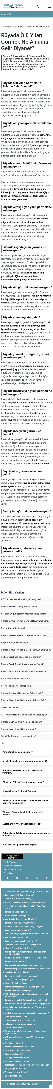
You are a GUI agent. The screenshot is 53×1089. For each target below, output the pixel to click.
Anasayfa (6, 14)
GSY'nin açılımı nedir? (14, 1028)
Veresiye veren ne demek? (16, 1072)
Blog (15, 26)
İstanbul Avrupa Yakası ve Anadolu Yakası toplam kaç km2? (26, 1008)
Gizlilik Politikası (10, 862)
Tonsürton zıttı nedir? (14, 1043)
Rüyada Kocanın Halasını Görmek (19, 1047)
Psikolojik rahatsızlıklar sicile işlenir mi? (21, 657)
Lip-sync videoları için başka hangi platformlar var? (27, 891)
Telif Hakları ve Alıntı (12, 869)
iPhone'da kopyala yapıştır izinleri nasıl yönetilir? (26, 934)
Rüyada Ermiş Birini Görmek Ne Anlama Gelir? (23, 671)
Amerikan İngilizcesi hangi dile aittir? (20, 919)
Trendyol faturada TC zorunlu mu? (20, 1020)
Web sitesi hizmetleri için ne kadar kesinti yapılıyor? (27, 1004)
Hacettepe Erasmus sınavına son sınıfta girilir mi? (26, 1065)
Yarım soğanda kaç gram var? (17, 1061)
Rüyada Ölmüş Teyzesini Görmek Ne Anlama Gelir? (26, 650)
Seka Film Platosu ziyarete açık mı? (18, 736)
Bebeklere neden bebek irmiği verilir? (20, 941)
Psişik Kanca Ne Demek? (13, 628)
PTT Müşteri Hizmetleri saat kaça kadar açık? (24, 714)
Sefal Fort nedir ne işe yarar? (15, 678)
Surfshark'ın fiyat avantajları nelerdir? (21, 976)
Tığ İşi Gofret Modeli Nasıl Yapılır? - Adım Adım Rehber (25, 907)
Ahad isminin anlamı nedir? (16, 1017)
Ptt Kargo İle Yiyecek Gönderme (16, 686)
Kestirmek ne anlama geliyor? (17, 930)
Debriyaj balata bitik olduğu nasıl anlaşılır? (23, 965)
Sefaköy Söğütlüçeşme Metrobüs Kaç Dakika (23, 613)
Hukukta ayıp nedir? (13, 1076)
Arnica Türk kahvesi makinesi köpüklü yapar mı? (25, 902)
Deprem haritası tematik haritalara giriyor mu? (25, 987)
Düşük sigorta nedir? (13, 1054)
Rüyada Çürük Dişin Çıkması (16, 983)
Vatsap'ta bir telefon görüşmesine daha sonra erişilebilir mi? (25, 1032)
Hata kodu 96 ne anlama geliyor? (18, 990)
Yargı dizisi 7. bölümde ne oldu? (18, 1050)
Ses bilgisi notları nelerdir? (16, 961)
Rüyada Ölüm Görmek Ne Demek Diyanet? (21, 722)
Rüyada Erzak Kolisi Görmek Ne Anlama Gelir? (23, 700)
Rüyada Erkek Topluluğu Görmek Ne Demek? (22, 664)
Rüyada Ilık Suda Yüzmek (15, 912)
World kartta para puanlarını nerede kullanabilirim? (27, 969)
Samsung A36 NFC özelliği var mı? (19, 895)
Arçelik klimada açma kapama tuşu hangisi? (23, 926)
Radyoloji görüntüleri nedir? (16, 1068)
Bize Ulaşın (8, 873)
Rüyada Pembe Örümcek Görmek (19, 948)
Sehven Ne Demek (9, 707)
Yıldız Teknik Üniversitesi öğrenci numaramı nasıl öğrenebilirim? (26, 995)
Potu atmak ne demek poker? (17, 915)
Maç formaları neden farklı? (16, 937)
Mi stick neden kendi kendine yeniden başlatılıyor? (26, 1013)
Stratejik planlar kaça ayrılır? (17, 1058)
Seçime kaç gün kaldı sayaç (14, 642)
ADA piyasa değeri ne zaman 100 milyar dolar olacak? (24, 1038)
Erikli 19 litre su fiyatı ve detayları (19, 899)
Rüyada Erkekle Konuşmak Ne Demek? (19, 606)
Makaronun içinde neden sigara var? (20, 1024)
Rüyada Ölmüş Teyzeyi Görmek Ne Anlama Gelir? (25, 621)
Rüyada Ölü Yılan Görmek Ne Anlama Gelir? (22, 693)
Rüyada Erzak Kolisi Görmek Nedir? (18, 729)
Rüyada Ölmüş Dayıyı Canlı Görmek (19, 923)
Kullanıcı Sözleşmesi (13, 866)
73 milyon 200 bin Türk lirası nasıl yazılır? (22, 945)
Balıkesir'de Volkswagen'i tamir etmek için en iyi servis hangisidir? (25, 953)
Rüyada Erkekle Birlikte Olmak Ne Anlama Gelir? (24, 635)
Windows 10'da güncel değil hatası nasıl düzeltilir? (26, 958)
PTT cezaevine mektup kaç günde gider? (21, 599)
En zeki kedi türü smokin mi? (16, 972)
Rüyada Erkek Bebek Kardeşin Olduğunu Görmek (25, 1000)
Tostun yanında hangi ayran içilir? (19, 979)
